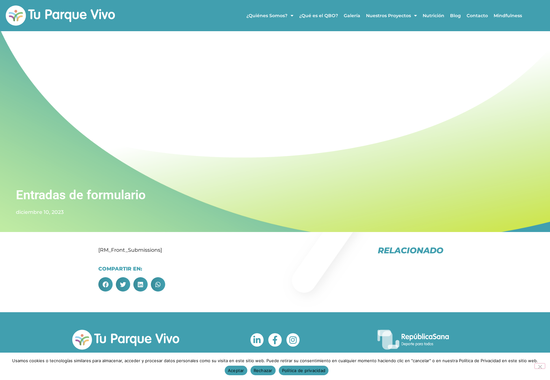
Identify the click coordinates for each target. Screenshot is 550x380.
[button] (105, 284)
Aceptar (236, 370)
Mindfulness (508, 15)
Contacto (477, 15)
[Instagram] (293, 340)
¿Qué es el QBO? (318, 15)
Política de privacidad (304, 370)
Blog (455, 15)
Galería (352, 15)
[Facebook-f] (275, 340)
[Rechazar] (539, 366)
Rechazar (263, 370)
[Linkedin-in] (257, 340)
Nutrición (433, 15)
